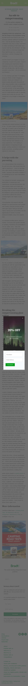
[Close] (22, 318)
